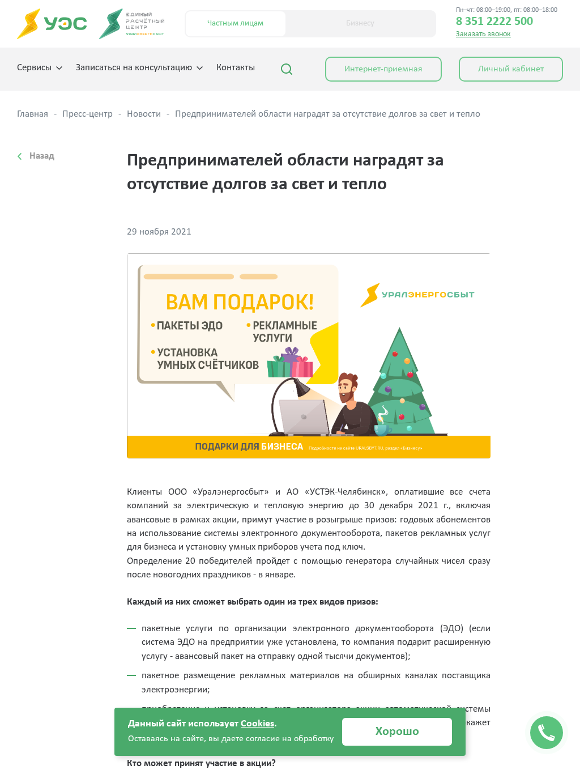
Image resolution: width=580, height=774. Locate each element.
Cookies (257, 723)
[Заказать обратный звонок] (546, 732)
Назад (41, 156)
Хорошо (397, 731)
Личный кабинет (511, 69)
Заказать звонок (483, 34)
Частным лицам (235, 23)
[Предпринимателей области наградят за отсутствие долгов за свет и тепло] (309, 355)
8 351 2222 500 (494, 22)
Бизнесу (360, 23)
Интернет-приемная (383, 69)
